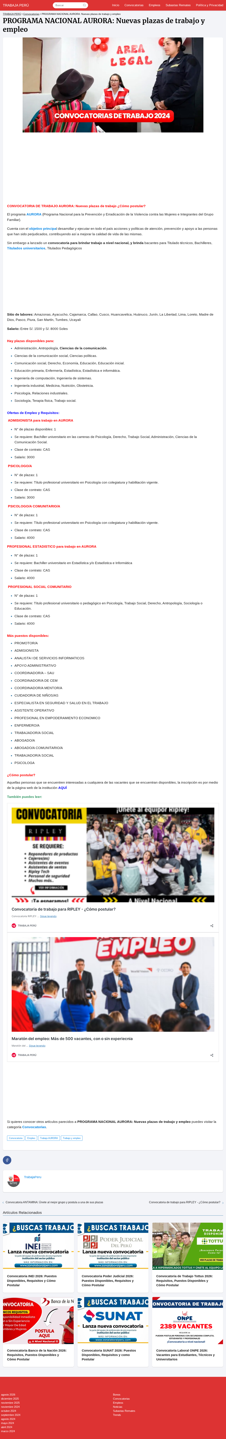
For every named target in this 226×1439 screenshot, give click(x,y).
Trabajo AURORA (49, 1138)
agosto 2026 (8, 1394)
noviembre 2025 (10, 1402)
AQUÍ (62, 788)
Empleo (31, 1138)
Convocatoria (15, 1138)
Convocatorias (134, 5)
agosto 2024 (8, 1418)
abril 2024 (6, 1427)
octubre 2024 (8, 1410)
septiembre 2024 (10, 1414)
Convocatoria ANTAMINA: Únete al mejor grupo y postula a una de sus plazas (54, 1202)
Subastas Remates (178, 5)
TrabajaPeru (32, 1177)
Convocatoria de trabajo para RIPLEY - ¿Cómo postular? (184, 1202)
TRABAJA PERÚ (16, 5)
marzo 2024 (8, 1431)
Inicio (115, 5)
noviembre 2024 (10, 1406)
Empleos (154, 5)
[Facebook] (7, 1160)
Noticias (117, 1406)
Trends (117, 1414)
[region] (113, 165)
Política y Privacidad (209, 5)
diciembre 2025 (10, 1398)
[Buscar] (84, 5)
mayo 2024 (7, 1423)
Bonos (116, 1394)
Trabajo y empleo (72, 1138)
